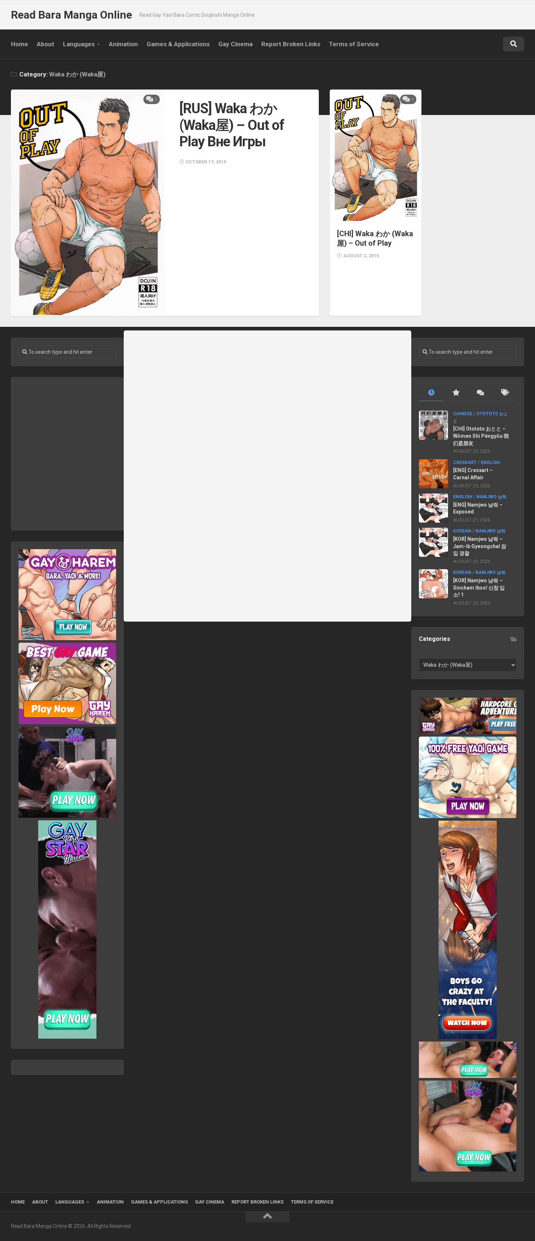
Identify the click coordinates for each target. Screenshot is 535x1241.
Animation (123, 44)
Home (19, 44)
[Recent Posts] (431, 393)
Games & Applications (178, 44)
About (45, 44)
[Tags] (504, 393)
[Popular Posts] (455, 393)
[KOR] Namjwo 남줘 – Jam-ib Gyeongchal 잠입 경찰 (479, 546)
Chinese (462, 413)
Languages (79, 44)
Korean (462, 531)
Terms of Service (354, 44)
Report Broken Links (290, 44)
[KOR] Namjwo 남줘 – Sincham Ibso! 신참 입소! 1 (479, 588)
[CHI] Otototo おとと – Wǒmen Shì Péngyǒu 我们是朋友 (481, 436)
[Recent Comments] (480, 393)
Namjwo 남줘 (491, 496)
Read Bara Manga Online (71, 14)
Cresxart (465, 462)
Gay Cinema (235, 44)
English (490, 462)
